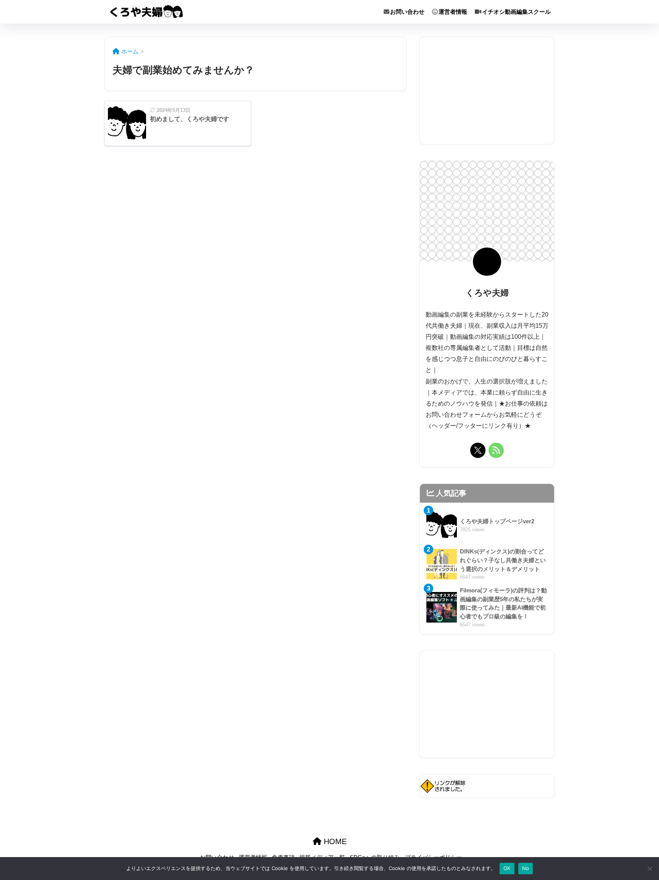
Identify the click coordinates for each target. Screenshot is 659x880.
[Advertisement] (487, 90)
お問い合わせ (407, 11)
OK (507, 868)
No (525, 868)
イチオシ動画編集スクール (516, 11)
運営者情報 (453, 11)
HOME (334, 841)
